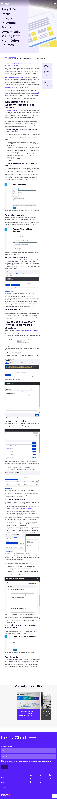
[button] (53, 85)
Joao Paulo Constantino (20, 85)
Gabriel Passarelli (15, 65)
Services (3, 775)
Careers (3, 785)
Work (2, 777)
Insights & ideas (12, 57)
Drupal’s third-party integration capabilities (15, 77)
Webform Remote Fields (12, 110)
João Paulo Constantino (26, 63)
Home (6, 57)
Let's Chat (14, 738)
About (2, 780)
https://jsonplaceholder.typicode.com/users (21, 508)
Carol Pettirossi (30, 85)
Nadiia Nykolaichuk (15, 63)
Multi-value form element (32, 330)
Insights (3, 782)
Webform (19, 330)
